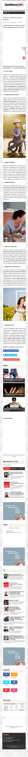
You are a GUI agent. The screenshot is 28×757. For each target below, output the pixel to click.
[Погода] (10, 531)
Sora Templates (13, 746)
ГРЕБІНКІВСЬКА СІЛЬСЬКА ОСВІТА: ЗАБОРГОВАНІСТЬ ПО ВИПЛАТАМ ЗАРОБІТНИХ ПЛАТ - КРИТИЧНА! (16, 637)
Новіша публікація (7, 455)
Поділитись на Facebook (12, 350)
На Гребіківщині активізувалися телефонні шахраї (15, 584)
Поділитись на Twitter (11, 355)
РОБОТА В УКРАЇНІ (14, 600)
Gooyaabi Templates (14, 747)
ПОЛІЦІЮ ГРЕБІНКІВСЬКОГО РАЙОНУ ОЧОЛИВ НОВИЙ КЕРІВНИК (16, 628)
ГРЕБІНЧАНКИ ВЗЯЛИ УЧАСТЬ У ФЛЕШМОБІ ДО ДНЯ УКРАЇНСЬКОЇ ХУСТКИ (16, 593)
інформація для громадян (17, 22)
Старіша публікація (20, 455)
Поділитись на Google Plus (12, 359)
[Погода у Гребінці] (14, 528)
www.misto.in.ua (14, 727)
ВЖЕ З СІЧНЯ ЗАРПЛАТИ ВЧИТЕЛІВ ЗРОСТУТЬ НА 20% (16, 575)
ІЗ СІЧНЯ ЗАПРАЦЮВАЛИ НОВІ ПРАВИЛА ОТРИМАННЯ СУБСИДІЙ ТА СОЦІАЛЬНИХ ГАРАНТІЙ (16, 618)
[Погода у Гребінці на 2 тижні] (14, 532)
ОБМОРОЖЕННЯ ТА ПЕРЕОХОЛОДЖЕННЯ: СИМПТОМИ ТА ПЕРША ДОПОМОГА (15, 609)
